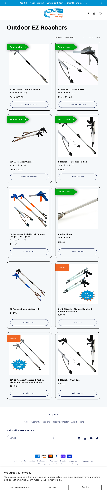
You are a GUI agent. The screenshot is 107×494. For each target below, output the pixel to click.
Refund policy (74, 461)
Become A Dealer (60, 422)
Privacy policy (87, 461)
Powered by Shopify (58, 461)
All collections (77, 422)
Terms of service (29, 464)
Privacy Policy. (54, 480)
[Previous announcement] (5, 3)
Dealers (46, 422)
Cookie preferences (79, 464)
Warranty (35, 422)
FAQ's (25, 422)
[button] (6, 13)
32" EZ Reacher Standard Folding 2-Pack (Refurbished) (75, 310)
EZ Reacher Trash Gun (69, 380)
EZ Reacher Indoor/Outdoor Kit (25, 309)
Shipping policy (44, 464)
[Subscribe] (53, 438)
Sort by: (58, 37)
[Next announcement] (102, 3)
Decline (85, 487)
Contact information (61, 464)
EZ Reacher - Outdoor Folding (72, 162)
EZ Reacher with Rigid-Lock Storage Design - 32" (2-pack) (27, 235)
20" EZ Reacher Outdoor (21, 162)
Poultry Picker (65, 234)
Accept (52, 487)
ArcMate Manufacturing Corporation (35, 461)
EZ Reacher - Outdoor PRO (71, 89)
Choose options (29, 104)
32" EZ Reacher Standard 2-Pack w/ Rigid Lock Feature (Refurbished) (27, 381)
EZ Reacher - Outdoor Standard (25, 89)
